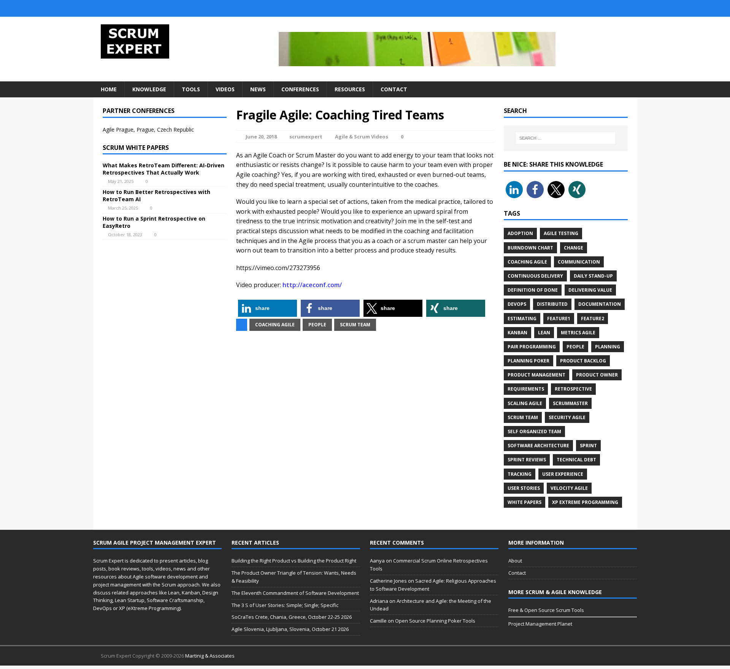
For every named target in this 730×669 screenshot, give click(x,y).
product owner (597, 375)
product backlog (583, 361)
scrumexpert (305, 136)
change (573, 248)
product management (536, 375)
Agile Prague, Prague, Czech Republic (148, 129)
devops (517, 304)
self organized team (534, 431)
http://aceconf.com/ (312, 285)
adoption (520, 233)
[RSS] (630, 8)
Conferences (300, 89)
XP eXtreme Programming (585, 502)
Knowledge (149, 89)
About (515, 560)
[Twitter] (585, 8)
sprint (588, 445)
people (317, 324)
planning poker (528, 361)
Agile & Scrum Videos (361, 136)
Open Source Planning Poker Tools (435, 620)
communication (579, 262)
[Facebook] (615, 8)
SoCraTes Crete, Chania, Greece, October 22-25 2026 (292, 616)
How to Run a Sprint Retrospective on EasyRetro (154, 222)
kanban (517, 332)
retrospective (573, 389)
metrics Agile (578, 332)
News (258, 89)
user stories (524, 488)
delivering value (590, 290)
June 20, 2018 (261, 136)
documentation (599, 304)
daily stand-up (593, 276)
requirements (526, 389)
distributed (552, 304)
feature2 (592, 318)
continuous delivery (535, 276)
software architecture (538, 445)
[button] (267, 308)
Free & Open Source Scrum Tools (546, 610)
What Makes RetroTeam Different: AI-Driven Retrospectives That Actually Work (163, 169)
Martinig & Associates (210, 655)
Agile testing (561, 233)
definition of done (533, 290)
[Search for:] (565, 138)
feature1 (558, 318)
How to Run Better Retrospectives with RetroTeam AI (156, 195)
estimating (522, 318)
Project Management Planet (540, 623)
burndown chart (530, 248)
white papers (524, 502)
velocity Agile (569, 488)
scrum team (355, 324)
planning (607, 346)
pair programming (532, 346)
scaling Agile (525, 403)
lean (544, 332)
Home (109, 89)
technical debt (576, 459)
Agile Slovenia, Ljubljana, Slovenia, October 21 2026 (290, 629)
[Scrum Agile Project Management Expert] (179, 41)
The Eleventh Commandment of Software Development (295, 593)
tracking (520, 474)
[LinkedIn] (600, 8)
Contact (394, 89)
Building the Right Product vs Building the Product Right (294, 560)
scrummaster (570, 403)
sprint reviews (527, 459)
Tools (191, 89)
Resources (350, 89)
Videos (225, 89)
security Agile (567, 417)
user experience (562, 474)
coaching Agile (275, 324)
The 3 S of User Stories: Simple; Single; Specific (285, 605)
